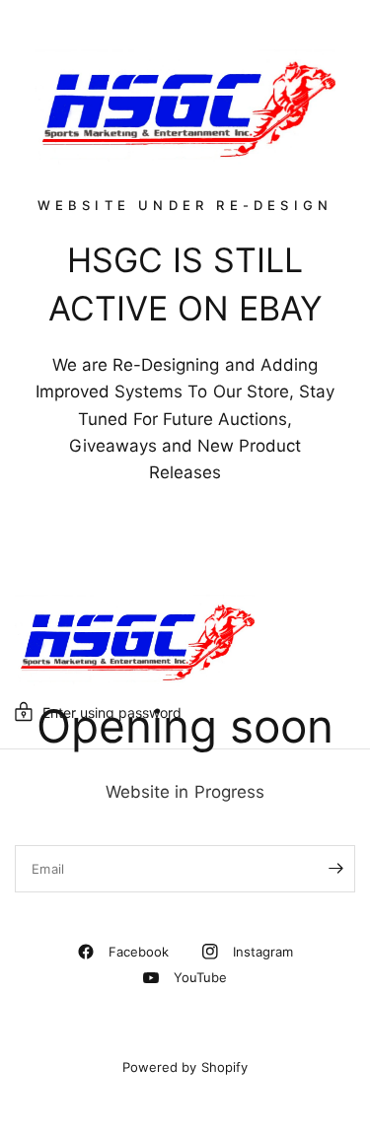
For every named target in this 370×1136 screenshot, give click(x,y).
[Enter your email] (335, 868)
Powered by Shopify (184, 1067)
